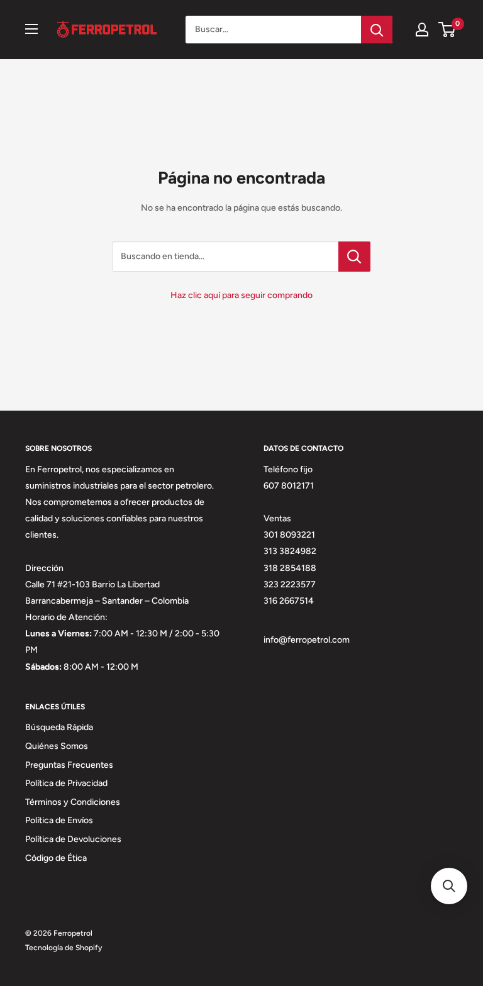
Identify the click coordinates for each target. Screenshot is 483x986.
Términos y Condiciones (72, 802)
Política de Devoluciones (73, 839)
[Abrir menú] (31, 29)
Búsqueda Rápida (59, 727)
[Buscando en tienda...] (354, 256)
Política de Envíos (59, 820)
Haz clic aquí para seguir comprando (241, 295)
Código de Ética (56, 858)
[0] (447, 29)
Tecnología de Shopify (63, 947)
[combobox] (273, 29)
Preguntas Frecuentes (69, 765)
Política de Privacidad (66, 783)
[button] (449, 886)
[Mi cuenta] (422, 29)
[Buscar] (376, 29)
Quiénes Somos (56, 746)
